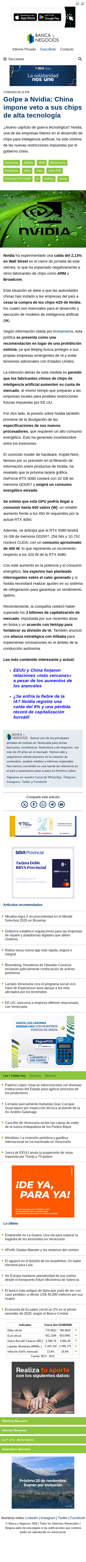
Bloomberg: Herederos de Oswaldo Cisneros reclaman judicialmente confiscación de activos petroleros (40, 969)
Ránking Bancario (15, 1421)
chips (39, 170)
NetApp (49, 178)
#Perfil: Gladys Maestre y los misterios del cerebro (42, 1250)
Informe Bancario (14, 1430)
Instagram (13, 781)
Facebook (40, 781)
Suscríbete (48, 49)
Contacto (66, 49)
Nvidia (63, 178)
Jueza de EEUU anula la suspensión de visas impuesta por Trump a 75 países (39, 1154)
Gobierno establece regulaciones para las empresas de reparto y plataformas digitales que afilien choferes (43, 935)
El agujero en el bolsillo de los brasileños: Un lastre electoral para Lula (43, 1263)
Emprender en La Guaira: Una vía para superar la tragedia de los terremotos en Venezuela (41, 1237)
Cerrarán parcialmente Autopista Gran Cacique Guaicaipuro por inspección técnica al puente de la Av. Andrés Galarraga (42, 1108)
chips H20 (54, 170)
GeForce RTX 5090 (18, 178)
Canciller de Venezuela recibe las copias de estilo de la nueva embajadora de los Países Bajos (42, 1125)
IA (37, 178)
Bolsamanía (58, 162)
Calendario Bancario (16, 1449)
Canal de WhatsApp (48, 777)
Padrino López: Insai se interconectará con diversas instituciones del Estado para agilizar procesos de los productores (43, 1089)
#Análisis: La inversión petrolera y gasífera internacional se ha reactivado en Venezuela (38, 1140)
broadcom (11, 170)
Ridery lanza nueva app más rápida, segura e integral (38, 952)
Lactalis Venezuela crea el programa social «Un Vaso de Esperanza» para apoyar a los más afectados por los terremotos (40, 988)
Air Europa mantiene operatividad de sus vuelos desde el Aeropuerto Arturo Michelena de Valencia (42, 1277)
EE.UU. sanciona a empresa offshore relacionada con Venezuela (41, 1004)
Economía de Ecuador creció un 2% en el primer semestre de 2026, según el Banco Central (40, 1311)
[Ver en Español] (82, 3)
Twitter (26, 781)
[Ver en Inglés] (77, 3)
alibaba (28, 162)
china (27, 170)
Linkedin (32, 1518)
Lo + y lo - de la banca (18, 1439)
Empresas (11, 162)
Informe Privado (24, 49)
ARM (41, 162)
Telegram (69, 777)
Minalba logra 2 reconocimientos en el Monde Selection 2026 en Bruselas (38, 918)
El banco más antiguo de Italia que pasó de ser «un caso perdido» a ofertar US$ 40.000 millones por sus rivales (44, 1294)
